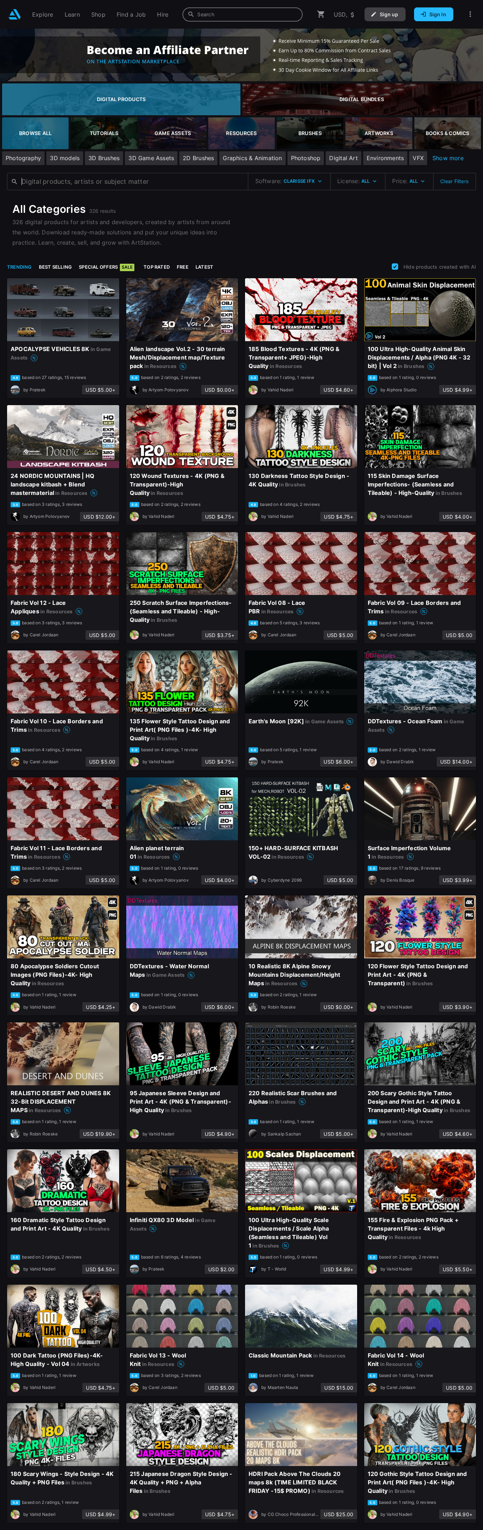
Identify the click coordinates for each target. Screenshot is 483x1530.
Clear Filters (454, 181)
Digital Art (343, 158)
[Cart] (321, 14)
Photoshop (306, 158)
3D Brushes (104, 158)
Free (182, 267)
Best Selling (55, 267)
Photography (23, 158)
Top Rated (157, 267)
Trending (19, 267)
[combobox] (242, 14)
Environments (385, 158)
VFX (418, 158)
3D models (65, 158)
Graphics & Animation (252, 158)
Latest (204, 267)
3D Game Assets (151, 158)
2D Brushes (198, 158)
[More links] (470, 14)
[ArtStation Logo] (14, 14)
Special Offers (106, 267)
